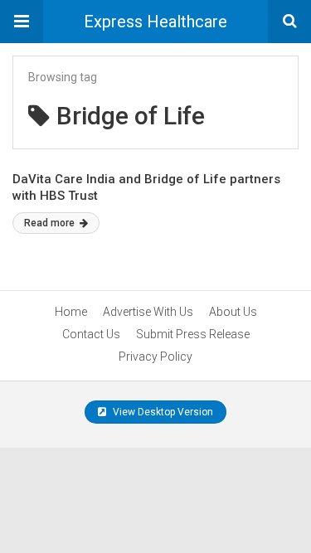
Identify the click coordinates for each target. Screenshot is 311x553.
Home (71, 311)
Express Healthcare (155, 22)
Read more (50, 223)
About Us (233, 311)
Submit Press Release (193, 334)
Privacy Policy (155, 356)
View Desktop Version (161, 412)
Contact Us (91, 334)
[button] (21, 21)
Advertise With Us (148, 311)
